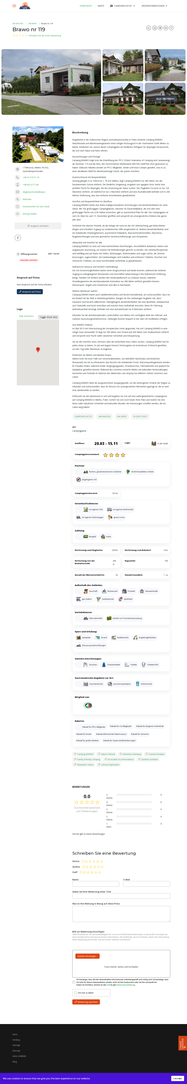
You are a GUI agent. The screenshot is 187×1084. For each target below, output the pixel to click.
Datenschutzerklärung (125, 985)
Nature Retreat (107, 754)
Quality (76, 866)
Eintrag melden (30, 213)
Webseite (27, 199)
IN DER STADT (140, 416)
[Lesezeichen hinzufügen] (172, 28)
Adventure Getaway (131, 754)
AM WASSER (17, 23)
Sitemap (16, 1050)
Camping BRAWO (85, 754)
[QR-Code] (160, 28)
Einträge (16, 1045)
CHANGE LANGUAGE (181, 1043)
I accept (177, 1078)
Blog (14, 1061)
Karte (15, 1034)
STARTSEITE (86, 5)
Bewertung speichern (87, 1002)
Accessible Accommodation (120, 759)
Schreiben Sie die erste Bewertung (45, 35)
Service (75, 861)
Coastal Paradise (156, 754)
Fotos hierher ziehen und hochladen (121, 966)
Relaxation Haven (85, 764)
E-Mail (126, 879)
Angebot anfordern (39, 226)
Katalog (16, 1039)
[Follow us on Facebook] (18, 238)
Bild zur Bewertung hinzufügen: (88, 931)
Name (75, 879)
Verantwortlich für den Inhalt (36, 206)
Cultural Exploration (109, 764)
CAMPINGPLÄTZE (123, 5)
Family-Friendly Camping (88, 759)
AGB (108, 985)
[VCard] (166, 28)
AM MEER (32, 23)
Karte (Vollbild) (19, 1056)
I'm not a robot (86, 992)
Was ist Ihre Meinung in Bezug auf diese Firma (96, 903)
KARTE (101, 5)
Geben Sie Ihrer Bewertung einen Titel (91, 891)
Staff (74, 872)
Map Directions (26, 316)
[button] (38, 350)
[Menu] (14, 6)
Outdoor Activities (149, 759)
